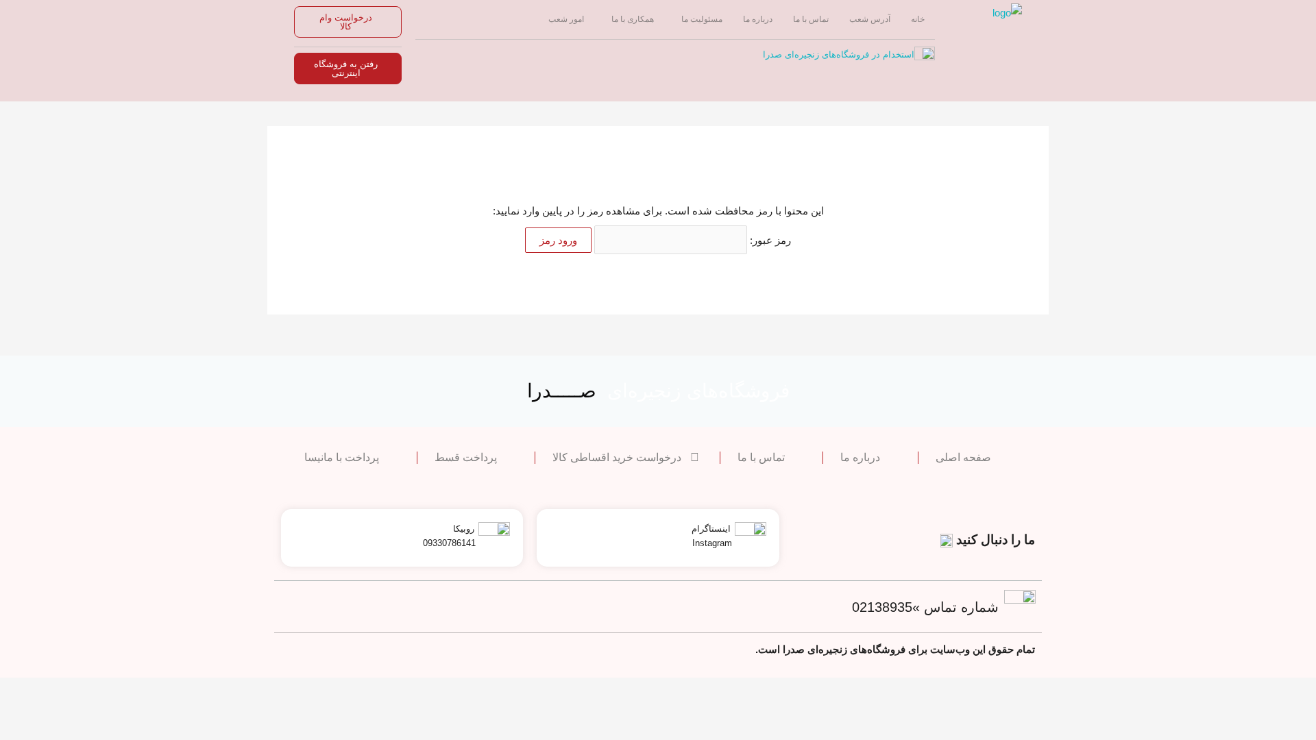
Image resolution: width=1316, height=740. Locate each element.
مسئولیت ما (701, 19)
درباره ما (757, 19)
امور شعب (566, 19)
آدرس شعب (869, 19)
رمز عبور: (769, 240)
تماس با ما (811, 19)
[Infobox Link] (658, 538)
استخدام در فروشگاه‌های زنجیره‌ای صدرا (838, 54)
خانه (918, 19)
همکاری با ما (632, 19)
